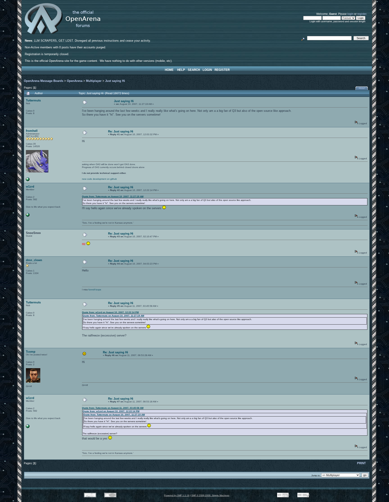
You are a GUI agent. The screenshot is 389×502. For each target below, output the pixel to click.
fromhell (32, 130)
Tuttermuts (33, 100)
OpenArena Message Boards (43, 81)
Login (207, 70)
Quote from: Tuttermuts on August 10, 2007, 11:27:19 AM (112, 196)
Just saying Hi (115, 81)
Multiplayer (94, 81)
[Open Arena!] (27, 180)
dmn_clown (34, 260)
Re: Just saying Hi (120, 131)
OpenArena (74, 81)
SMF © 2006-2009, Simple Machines (210, 495)
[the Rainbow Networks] (27, 216)
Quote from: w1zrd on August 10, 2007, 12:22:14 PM (110, 312)
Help (181, 70)
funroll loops (94, 289)
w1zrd (30, 186)
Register (222, 70)
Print (362, 88)
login (350, 13)
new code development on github (99, 179)
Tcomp (30, 351)
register (361, 13)
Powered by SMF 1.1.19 (176, 495)
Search (194, 70)
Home (169, 70)
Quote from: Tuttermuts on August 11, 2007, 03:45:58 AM (112, 408)
